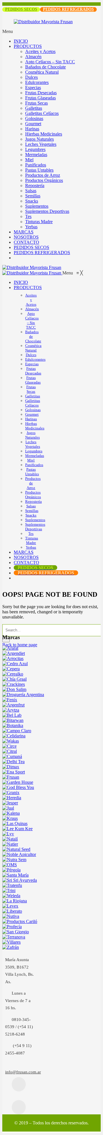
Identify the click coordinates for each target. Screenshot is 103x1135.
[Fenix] (9, 699)
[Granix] (10, 792)
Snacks (31, 201)
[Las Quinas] (14, 823)
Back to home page (19, 644)
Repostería (34, 185)
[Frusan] (10, 777)
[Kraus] (10, 818)
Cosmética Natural (42, 72)
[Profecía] (12, 926)
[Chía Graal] (14, 679)
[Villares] (11, 942)
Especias (33, 87)
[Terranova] (13, 936)
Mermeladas (36, 154)
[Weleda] (11, 895)
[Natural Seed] (16, 849)
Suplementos (36, 206)
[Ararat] (10, 648)
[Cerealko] (12, 673)
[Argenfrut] (13, 704)
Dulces (31, 77)
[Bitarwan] (12, 720)
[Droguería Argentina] (23, 694)
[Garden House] (17, 782)
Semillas (32, 195)
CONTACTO (26, 242)
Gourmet (33, 123)
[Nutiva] (10, 916)
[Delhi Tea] (13, 761)
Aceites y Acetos (40, 51)
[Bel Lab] (11, 715)
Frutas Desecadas (41, 92)
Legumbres (35, 149)
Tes (28, 216)
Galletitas (33, 108)
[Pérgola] (11, 869)
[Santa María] (15, 875)
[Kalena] (11, 813)
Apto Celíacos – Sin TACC (50, 61)
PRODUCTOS (28, 46)
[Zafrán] (10, 947)
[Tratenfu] (12, 885)
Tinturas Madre (39, 221)
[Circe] (9, 746)
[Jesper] (10, 802)
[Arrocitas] (12, 658)
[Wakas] (10, 741)
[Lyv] (8, 833)
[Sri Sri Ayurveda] (19, 880)
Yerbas (31, 226)
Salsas (30, 190)
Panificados (35, 164)
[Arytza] (10, 710)
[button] (72, 272)
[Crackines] (13, 684)
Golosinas (34, 118)
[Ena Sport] (13, 771)
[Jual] (8, 808)
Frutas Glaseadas (40, 97)
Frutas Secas (36, 103)
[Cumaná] (12, 756)
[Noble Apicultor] (19, 854)
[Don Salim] (14, 689)
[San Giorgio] (15, 931)
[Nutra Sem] (14, 859)
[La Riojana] (14, 900)
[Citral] (9, 751)
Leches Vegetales (40, 144)
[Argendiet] (13, 653)
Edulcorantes (37, 82)
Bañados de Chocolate (45, 66)
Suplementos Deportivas (47, 211)
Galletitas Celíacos (42, 113)
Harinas (32, 128)
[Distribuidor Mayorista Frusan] (31, 267)
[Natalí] (10, 838)
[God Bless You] (18, 787)
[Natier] (10, 844)
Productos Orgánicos (44, 180)
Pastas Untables (39, 170)
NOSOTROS (26, 237)
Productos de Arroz (42, 175)
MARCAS (23, 231)
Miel (29, 159)
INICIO (21, 41)
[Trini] (8, 890)
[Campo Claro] (16, 730)
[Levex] (10, 906)
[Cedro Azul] (15, 663)
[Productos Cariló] (19, 921)
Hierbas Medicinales (43, 133)
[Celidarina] (13, 735)
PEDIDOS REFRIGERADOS (68, 9)
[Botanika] (12, 725)
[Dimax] (10, 766)
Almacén (33, 56)
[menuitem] (21, 282)
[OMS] (9, 864)
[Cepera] (11, 668)
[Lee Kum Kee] (17, 828)
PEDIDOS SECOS (21, 9)
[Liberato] (12, 911)
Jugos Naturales (39, 139)
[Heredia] (11, 797)
